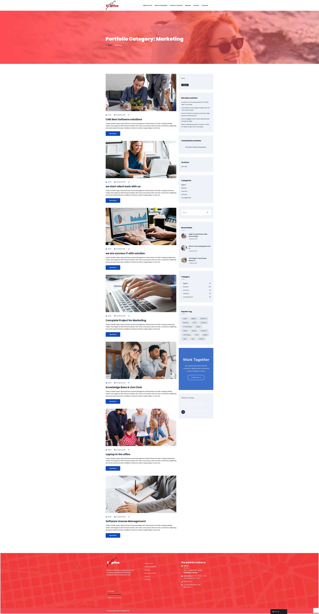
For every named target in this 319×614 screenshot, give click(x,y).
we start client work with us (123, 186)
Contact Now (195, 377)
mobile (198, 327)
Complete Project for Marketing (126, 320)
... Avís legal (110, 591)
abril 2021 (184, 167)
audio (185, 318)
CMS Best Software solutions (124, 119)
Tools (196, 335)
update (205, 335)
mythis (185, 331)
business (185, 322)
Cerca (183, 78)
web (192, 339)
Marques (188, 5)
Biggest (183, 185)
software (184, 194)
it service (184, 191)
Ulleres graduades (161, 5)
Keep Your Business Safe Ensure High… (198, 235)
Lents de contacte (176, 5)
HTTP (194, 322)
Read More (112, 133)
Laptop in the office (118, 454)
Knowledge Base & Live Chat (124, 387)
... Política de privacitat (114, 598)
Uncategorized (186, 198)
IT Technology (187, 327)
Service (194, 331)
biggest (193, 318)
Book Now (203, 318)
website (201, 339)
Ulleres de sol (147, 5)
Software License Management (126, 521)
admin (109, 115)
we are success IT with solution (125, 253)
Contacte (205, 5)
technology (186, 335)
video (185, 339)
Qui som (196, 5)
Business (184, 188)
